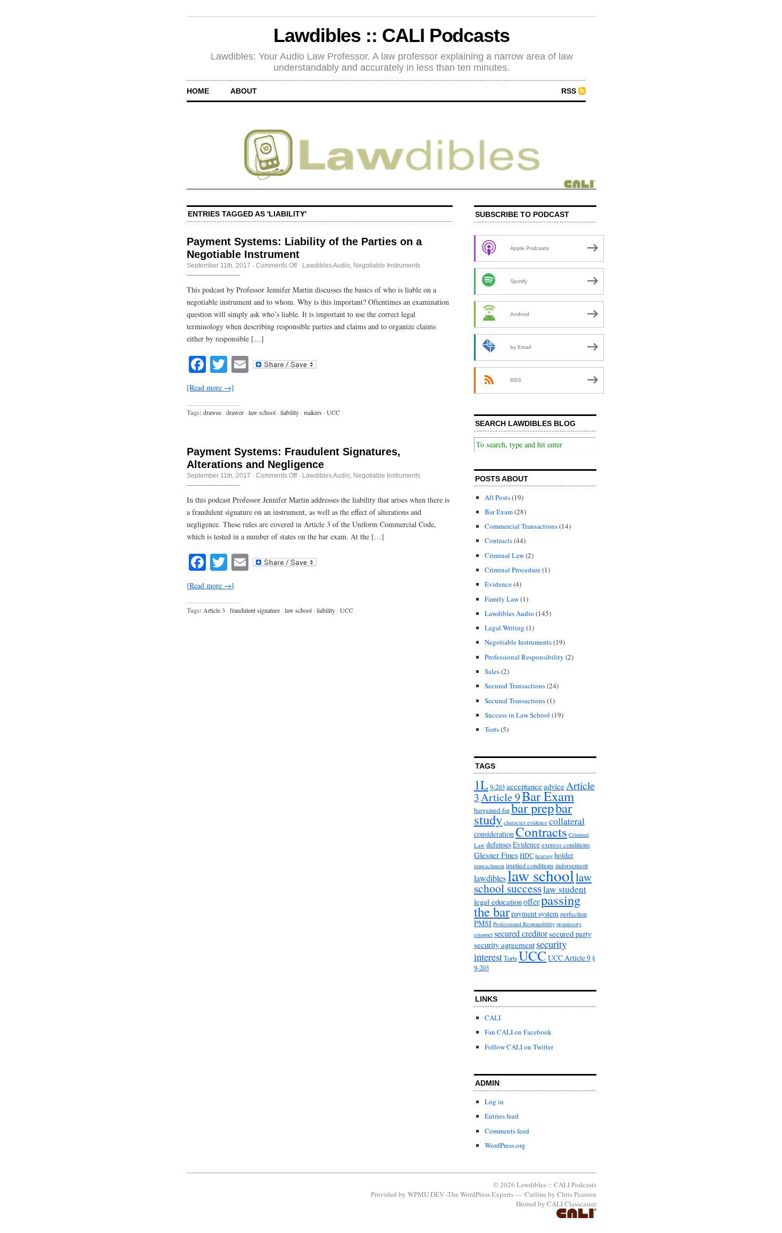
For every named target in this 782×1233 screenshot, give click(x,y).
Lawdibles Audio (326, 265)
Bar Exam (499, 511)
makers (313, 412)
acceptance (524, 786)
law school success (533, 882)
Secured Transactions (515, 685)
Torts (492, 729)
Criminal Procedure (512, 569)
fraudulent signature (255, 610)
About (243, 91)
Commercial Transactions (521, 526)
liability (289, 412)
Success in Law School (517, 715)
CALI (493, 1017)
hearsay (544, 856)
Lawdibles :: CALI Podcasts (391, 35)
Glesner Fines (496, 854)
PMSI (483, 923)
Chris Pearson (576, 1194)
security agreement (504, 944)
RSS (568, 91)
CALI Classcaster (571, 1204)
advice (554, 786)
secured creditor (520, 933)
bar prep (532, 808)
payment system (535, 914)
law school (262, 412)
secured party (570, 933)
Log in (494, 1101)
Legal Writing (505, 627)
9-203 (497, 786)
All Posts (497, 497)
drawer (235, 412)
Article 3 (214, 610)
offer (531, 901)
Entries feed (502, 1116)
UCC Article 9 (569, 958)
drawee (212, 412)
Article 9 (500, 797)
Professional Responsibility (524, 657)
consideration (494, 834)
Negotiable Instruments (386, 265)
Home (198, 91)
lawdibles (490, 878)
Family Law (502, 599)
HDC (527, 855)
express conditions (566, 844)
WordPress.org (505, 1145)
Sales (492, 671)
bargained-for (492, 810)
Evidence (498, 584)
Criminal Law (504, 555)
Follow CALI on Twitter (519, 1047)
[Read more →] (210, 387)
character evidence (525, 822)
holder (563, 855)
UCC (333, 412)
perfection (573, 914)
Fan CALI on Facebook (518, 1032)
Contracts (498, 540)
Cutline (535, 1194)
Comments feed (507, 1131)
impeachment (489, 866)
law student (564, 889)
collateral (567, 821)
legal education (498, 901)
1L (481, 784)
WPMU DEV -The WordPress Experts (460, 1194)
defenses (498, 844)
